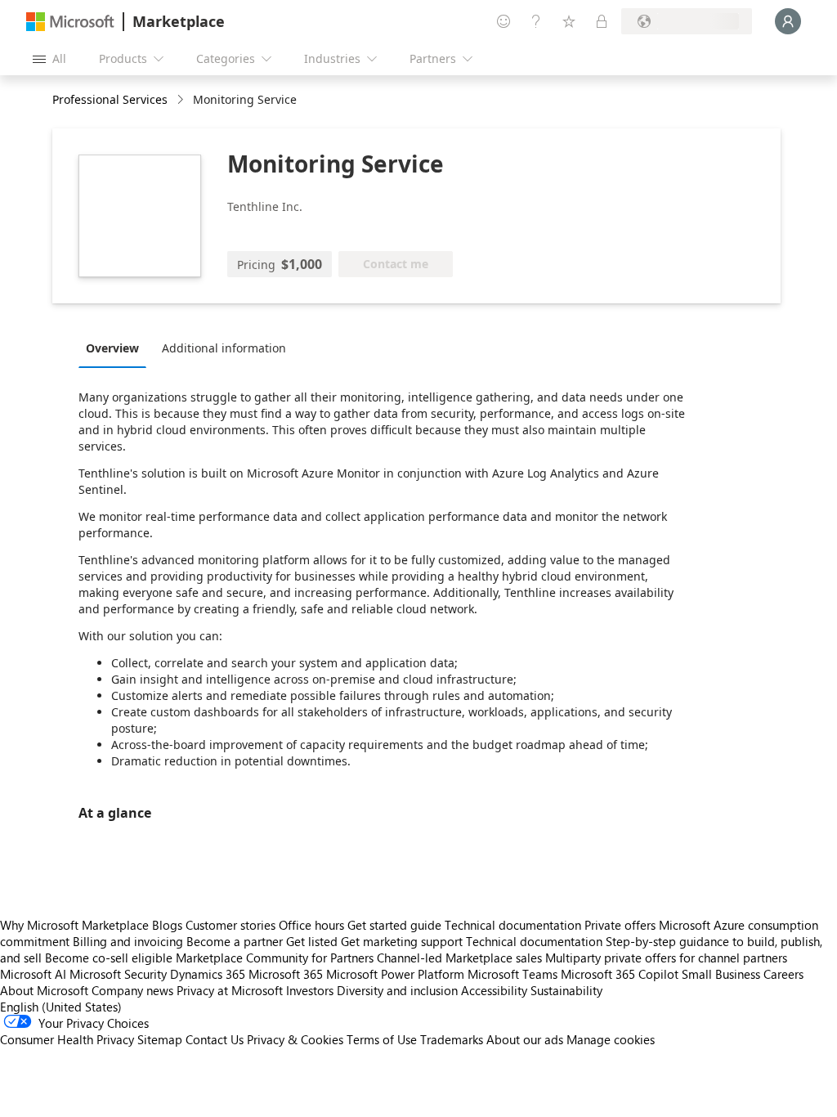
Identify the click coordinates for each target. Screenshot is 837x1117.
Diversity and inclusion (397, 990)
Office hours (311, 925)
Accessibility (494, 990)
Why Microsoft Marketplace (74, 925)
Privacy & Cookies (295, 1039)
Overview (112, 348)
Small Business (721, 974)
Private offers (620, 925)
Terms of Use (382, 1039)
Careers (783, 974)
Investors (309, 990)
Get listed (312, 941)
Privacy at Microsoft (230, 990)
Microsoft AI (33, 974)
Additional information (224, 348)
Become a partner (234, 941)
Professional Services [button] (110, 99)
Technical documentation (513, 925)
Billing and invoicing (128, 941)
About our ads (524, 1039)
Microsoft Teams (512, 974)
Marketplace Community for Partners (275, 957)
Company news (132, 990)
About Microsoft (44, 990)
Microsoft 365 (285, 974)
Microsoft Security (118, 974)
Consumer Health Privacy (67, 1039)
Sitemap (159, 1039)
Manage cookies (610, 1039)
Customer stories (230, 925)
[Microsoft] (70, 21)
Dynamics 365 (207, 974)
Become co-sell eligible (108, 957)
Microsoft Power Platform (395, 974)
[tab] (116, 348)
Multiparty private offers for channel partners (666, 957)
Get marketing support (402, 941)
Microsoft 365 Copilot (619, 974)
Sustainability (566, 990)
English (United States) (61, 1006)
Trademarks (451, 1039)
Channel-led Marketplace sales (459, 957)
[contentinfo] (182, 100)
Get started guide (394, 925)
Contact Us (215, 1039)
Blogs (167, 925)
